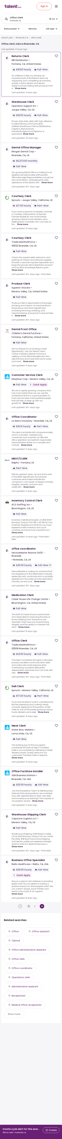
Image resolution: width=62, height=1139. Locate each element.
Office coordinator (22, 968)
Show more (20, 88)
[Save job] (56, 56)
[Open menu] (56, 6)
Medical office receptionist (26, 1004)
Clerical (16, 940)
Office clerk (18, 959)
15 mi (52, 19)
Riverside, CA (22, 38)
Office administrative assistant (29, 949)
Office (15, 931)
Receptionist (18, 995)
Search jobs (7, 38)
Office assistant (41, 931)
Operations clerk (21, 977)
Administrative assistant (25, 986)
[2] (42, 906)
